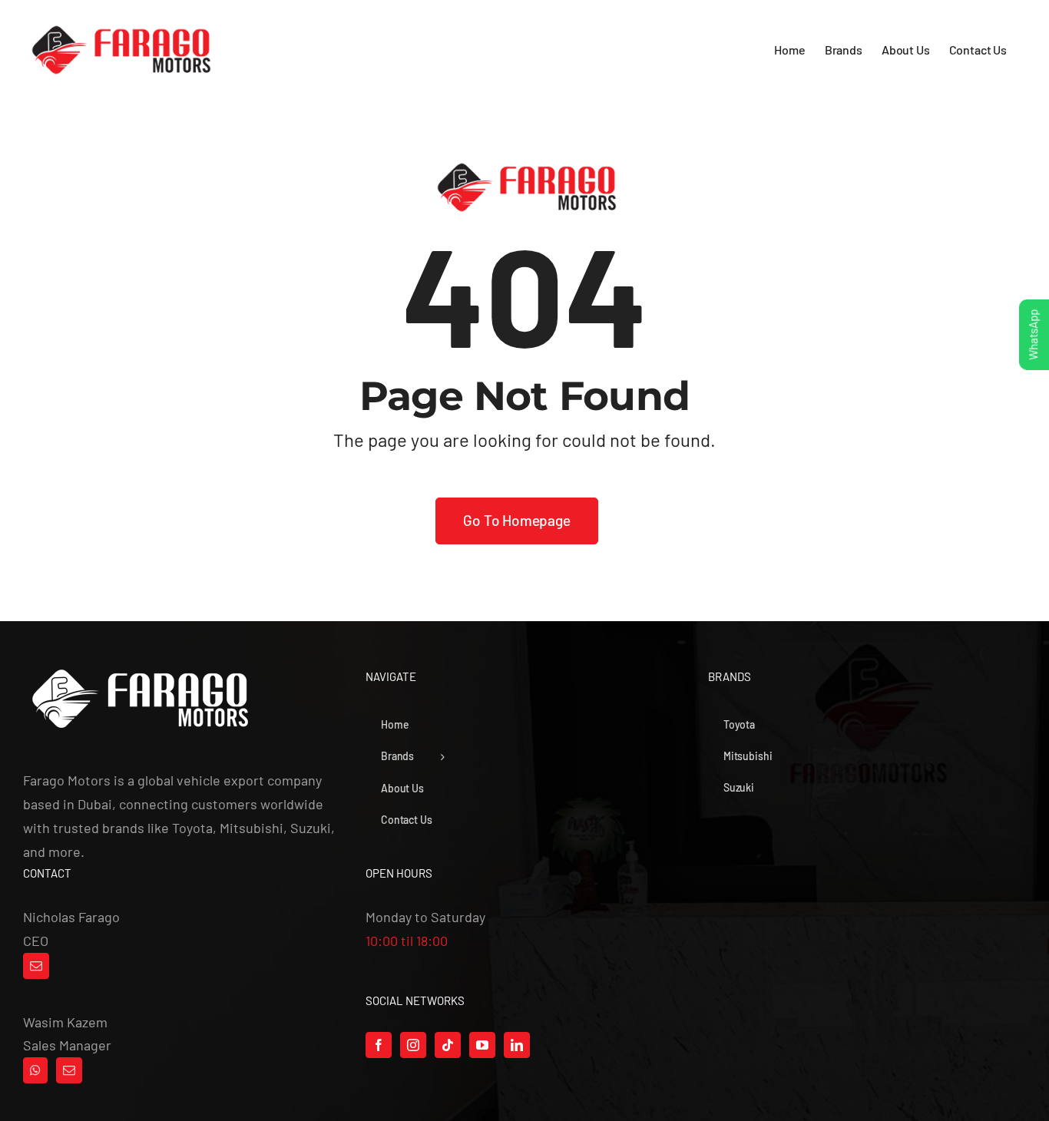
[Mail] (36, 966)
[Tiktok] (448, 1045)
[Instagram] (413, 1045)
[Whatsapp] (35, 1070)
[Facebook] (379, 1045)
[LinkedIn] (517, 1045)
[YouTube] (482, 1045)
